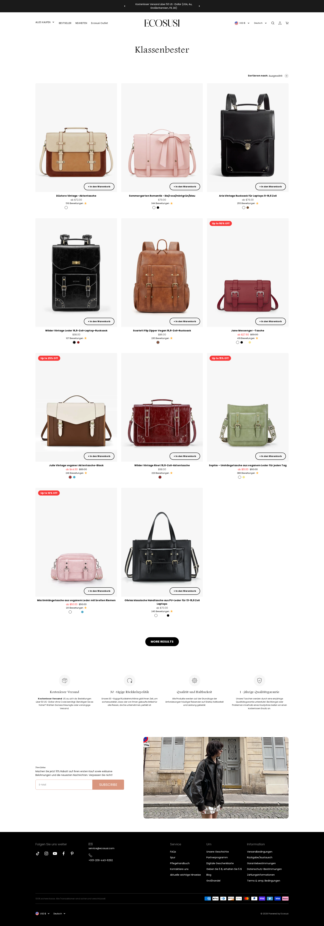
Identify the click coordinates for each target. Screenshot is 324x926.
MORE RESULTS (162, 641)
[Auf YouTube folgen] (55, 853)
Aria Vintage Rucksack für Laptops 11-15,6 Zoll (248, 195)
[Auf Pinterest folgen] (72, 853)
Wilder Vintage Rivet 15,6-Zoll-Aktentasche (162, 465)
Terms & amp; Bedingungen (263, 880)
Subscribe (108, 784)
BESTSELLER (65, 23)
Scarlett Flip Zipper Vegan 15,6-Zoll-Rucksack (162, 330)
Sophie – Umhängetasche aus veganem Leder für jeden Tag (248, 465)
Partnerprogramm (217, 857)
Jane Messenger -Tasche (247, 330)
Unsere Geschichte (217, 851)
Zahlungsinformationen (261, 874)
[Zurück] (124, 6)
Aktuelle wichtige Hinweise (185, 874)
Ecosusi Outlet (99, 23)
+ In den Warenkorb (99, 186)
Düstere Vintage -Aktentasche (76, 195)
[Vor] (199, 6)
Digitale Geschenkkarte (220, 863)
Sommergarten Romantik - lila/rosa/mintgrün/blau (162, 195)
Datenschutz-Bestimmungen (264, 869)
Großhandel (213, 880)
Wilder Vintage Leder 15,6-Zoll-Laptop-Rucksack (76, 330)
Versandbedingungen (259, 851)
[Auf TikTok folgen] (37, 853)
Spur (172, 857)
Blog (208, 874)
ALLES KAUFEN (42, 22)
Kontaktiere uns (179, 869)
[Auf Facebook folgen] (63, 853)
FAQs (173, 851)
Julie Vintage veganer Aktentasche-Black (76, 465)
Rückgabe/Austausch (259, 857)
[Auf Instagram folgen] (46, 853)
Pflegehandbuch (180, 863)
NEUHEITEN (81, 23)
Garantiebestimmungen (261, 863)
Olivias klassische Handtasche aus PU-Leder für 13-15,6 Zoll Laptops (162, 602)
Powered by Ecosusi (278, 913)
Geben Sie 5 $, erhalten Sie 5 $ (224, 869)
